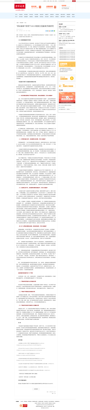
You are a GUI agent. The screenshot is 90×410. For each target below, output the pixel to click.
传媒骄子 (46, 14)
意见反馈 (53, 403)
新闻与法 (52, 16)
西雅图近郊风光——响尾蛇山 (65, 109)
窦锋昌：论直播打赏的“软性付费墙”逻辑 (66, 40)
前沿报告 (26, 14)
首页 (17, 22)
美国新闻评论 (57, 401)
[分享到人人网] (52, 30)
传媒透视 (36, 16)
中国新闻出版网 (40, 401)
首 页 (16, 14)
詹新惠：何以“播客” (63, 26)
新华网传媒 (30, 401)
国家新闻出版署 (34, 401)
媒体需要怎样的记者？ (64, 71)
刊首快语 (20, 14)
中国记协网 (46, 401)
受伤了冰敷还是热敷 (65, 8)
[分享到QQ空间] (47, 30)
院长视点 (41, 16)
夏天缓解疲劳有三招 (65, 7)
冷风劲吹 (57, 14)
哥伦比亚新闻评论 (51, 401)
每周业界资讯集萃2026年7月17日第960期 (67, 57)
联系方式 (43, 403)
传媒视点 (31, 16)
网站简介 (39, 403)
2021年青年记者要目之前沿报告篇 (67, 102)
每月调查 (36, 14)
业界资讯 (61, 48)
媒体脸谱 (26, 16)
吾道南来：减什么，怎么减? (64, 33)
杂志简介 (36, 403)
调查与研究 (63, 14)
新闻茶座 (52, 14)
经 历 (16, 16)
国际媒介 (57, 16)
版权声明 (46, 403)
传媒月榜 (41, 14)
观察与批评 (63, 16)
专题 (73, 16)
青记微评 (21, 22)
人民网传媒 (25, 401)
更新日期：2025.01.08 (65, 41)
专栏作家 (20, 16)
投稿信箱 (50, 403)
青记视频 (61, 90)
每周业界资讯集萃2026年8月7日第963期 (67, 52)
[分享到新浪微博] (49, 30)
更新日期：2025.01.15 (65, 28)
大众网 (22, 401)
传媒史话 (68, 16)
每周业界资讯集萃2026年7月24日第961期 (67, 56)
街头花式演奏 (62, 107)
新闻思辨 (68, 14)
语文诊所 (46, 16)
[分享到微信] (54, 30)
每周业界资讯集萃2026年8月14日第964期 (67, 50)
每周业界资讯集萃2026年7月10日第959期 (67, 59)
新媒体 (73, 14)
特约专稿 (31, 14)
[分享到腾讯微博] (51, 30)
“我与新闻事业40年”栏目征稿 (65, 68)
